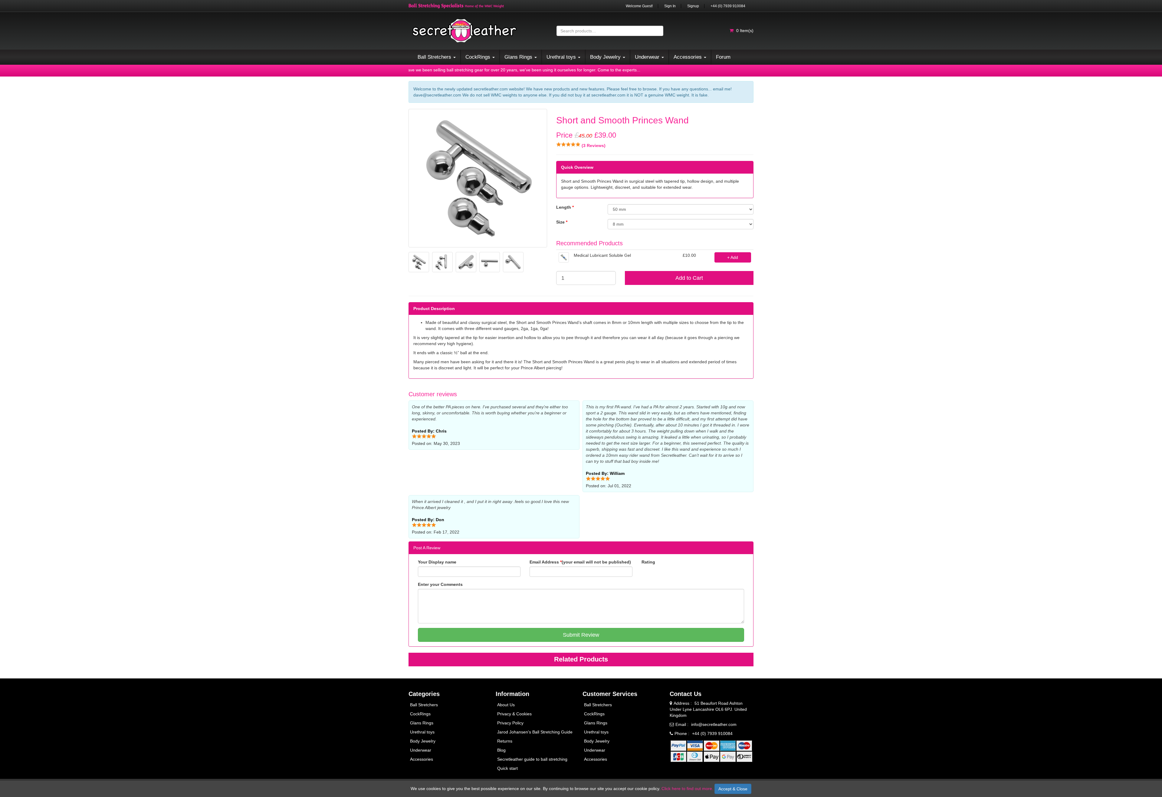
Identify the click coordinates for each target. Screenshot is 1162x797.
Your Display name (437, 562)
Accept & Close (732, 788)
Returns (504, 741)
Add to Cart (689, 278)
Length (565, 207)
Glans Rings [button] (519, 57)
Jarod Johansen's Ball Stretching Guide (535, 732)
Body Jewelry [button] (606, 57)
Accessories (421, 759)
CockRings (420, 713)
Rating (648, 562)
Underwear (420, 750)
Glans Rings (421, 722)
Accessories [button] (688, 57)
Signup (693, 6)
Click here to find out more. (687, 788)
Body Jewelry (422, 741)
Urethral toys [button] (562, 57)
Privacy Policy (510, 722)
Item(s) (744, 30)
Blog (501, 750)
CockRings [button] (478, 57)
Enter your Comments (440, 584)
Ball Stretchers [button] (435, 57)
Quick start (507, 768)
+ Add (732, 257)
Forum (723, 57)
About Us (506, 704)
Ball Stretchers (424, 704)
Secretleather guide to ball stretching (532, 759)
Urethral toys (422, 732)
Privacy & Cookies (514, 713)
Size (561, 222)
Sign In (670, 6)
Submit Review (581, 635)
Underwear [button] (648, 57)
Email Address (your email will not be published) (580, 562)
